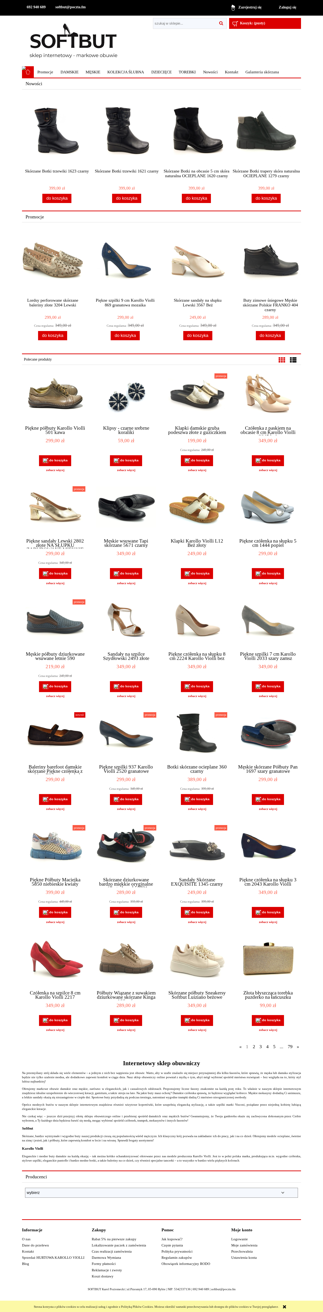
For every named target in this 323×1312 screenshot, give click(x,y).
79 (290, 1046)
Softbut (27, 1128)
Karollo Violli (32, 1148)
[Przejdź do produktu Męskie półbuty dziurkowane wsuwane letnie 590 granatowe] (55, 623)
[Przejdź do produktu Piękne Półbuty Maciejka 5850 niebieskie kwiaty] (55, 849)
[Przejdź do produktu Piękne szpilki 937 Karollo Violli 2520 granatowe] (126, 736)
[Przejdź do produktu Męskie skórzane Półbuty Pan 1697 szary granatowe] (268, 736)
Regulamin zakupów (177, 1257)
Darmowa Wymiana (106, 1257)
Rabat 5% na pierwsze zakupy (114, 1239)
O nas (26, 1239)
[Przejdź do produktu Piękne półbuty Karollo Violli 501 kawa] (55, 397)
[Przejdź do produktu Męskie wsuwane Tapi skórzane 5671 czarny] (126, 510)
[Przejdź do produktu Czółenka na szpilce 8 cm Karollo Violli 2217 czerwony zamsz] (55, 962)
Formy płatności (104, 1264)
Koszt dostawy (102, 1276)
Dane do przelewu (35, 1245)
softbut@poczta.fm (70, 7)
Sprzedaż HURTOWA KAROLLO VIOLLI (53, 1257)
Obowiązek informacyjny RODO (186, 1264)
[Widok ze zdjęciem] (282, 360)
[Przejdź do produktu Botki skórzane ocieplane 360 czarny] (197, 736)
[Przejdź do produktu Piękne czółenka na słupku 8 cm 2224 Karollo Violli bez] (197, 623)
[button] (55, 470)
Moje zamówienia (244, 1245)
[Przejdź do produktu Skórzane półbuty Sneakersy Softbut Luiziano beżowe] (197, 962)
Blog (25, 1264)
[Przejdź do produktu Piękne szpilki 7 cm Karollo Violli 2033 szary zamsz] (268, 623)
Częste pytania (172, 1245)
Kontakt (28, 1251)
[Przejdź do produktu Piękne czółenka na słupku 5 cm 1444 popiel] (268, 510)
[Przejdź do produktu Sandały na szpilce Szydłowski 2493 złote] (126, 623)
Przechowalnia (242, 1251)
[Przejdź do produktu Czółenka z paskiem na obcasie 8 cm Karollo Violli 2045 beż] (268, 397)
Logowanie (239, 1239)
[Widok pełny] (293, 360)
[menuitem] (45, 72)
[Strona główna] (73, 40)
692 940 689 (36, 7)
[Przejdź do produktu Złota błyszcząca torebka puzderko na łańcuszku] (268, 962)
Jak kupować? (172, 1239)
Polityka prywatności (177, 1251)
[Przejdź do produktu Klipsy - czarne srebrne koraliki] (126, 397)
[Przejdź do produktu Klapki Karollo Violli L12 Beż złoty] (197, 510)
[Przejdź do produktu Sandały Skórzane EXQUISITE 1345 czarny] (197, 849)
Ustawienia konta (244, 1257)
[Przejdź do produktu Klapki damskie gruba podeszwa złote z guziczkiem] (197, 397)
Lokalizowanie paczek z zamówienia (119, 1245)
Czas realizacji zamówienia (112, 1251)
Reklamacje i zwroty (107, 1270)
